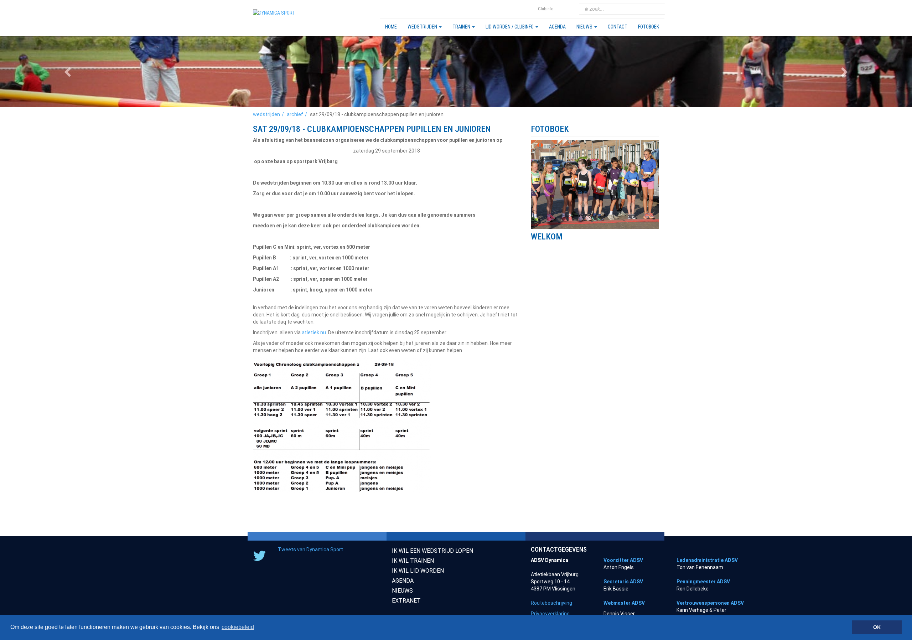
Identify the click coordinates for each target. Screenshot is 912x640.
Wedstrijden (423, 27)
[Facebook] (571, 9)
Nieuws (585, 27)
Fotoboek (648, 27)
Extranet (406, 600)
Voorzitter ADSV (623, 560)
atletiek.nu (314, 332)
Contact (617, 27)
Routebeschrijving (551, 603)
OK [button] (877, 627)
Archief (295, 114)
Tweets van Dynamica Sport (310, 549)
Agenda (557, 27)
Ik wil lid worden (418, 570)
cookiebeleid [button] (238, 627)
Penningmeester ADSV (703, 581)
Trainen (461, 27)
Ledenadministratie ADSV (707, 560)
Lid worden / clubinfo (510, 27)
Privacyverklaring (550, 613)
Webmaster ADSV (624, 603)
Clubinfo (546, 8)
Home (391, 27)
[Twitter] (562, 9)
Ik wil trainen (413, 560)
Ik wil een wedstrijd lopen (432, 550)
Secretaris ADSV (623, 581)
